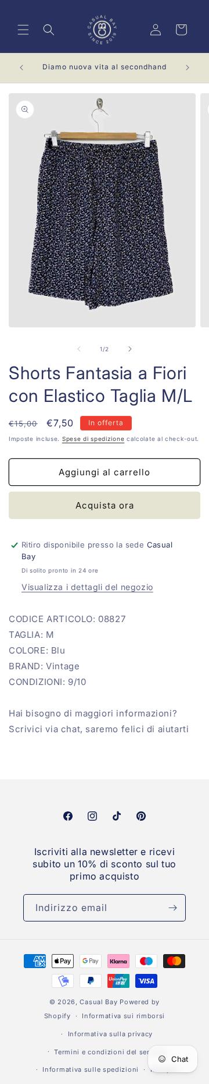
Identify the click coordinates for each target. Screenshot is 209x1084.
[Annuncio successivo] (187, 67)
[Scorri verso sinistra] (79, 349)
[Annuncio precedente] (21, 67)
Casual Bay (98, 1002)
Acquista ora (104, 505)
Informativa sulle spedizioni (90, 1069)
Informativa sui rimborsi (123, 1016)
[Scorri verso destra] (130, 349)
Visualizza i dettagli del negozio (87, 587)
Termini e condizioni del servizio (110, 1052)
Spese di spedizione (93, 438)
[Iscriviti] (172, 907)
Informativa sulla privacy (110, 1034)
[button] (23, 30)
